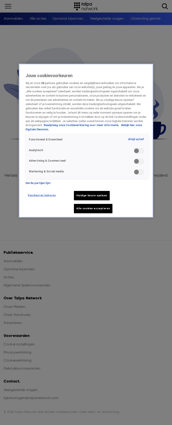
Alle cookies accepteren (93, 208)
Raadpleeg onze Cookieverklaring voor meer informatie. (82, 125)
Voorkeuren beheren (42, 195)
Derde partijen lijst (38, 183)
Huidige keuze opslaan (91, 195)
